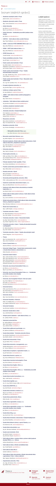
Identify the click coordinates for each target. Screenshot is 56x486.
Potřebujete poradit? (35, 471)
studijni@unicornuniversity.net (19, 245)
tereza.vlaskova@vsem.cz (19, 348)
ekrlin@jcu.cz (13, 116)
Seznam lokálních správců (9, 8)
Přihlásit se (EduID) (49, 1)
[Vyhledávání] (29, 2)
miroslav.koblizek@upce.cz (20, 308)
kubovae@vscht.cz (16, 362)
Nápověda (34, 477)
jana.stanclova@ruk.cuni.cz (23, 289)
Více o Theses (21, 472)
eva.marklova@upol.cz (19, 301)
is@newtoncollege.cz (17, 388)
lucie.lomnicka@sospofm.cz (20, 197)
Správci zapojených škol (49, 473)
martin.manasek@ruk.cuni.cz (21, 292)
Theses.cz (4, 6)
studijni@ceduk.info (18, 46)
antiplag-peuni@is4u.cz (16, 159)
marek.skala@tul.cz (22, 220)
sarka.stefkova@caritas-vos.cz (20, 41)
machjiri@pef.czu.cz (15, 60)
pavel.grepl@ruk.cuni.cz (17, 290)
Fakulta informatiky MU (14, 472)
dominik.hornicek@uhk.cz (18, 263)
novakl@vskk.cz (16, 378)
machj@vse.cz (16, 341)
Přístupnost (48, 478)
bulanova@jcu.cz (20, 114)
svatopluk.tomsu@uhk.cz (20, 261)
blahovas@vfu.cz (17, 322)
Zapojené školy (50, 471)
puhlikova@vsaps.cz (19, 330)
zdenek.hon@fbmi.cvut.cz (24, 74)
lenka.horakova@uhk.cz (23, 256)
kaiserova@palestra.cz (18, 424)
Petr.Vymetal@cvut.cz (23, 82)
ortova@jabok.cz (17, 98)
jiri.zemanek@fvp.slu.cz (17, 175)
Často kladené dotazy (36, 478)
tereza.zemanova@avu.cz (21, 23)
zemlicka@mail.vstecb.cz (19, 420)
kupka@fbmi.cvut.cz (14, 76)
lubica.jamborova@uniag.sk (25, 180)
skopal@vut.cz (16, 435)
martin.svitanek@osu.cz (20, 151)
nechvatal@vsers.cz (17, 353)
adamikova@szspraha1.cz (22, 458)
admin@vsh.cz (14, 252)
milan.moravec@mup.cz (23, 133)
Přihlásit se (37, 1)
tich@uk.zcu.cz (15, 464)
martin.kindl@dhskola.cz (18, 191)
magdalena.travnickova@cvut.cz (23, 66)
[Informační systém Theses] (2, 9)
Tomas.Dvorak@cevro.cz (16, 55)
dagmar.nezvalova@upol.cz (22, 303)
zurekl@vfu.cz (16, 325)
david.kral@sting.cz (18, 415)
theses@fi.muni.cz (35, 473)
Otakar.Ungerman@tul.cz (24, 221)
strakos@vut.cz (16, 434)
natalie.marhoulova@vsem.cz (20, 346)
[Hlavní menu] (26, 2)
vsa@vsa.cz (15, 317)
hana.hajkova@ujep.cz (18, 281)
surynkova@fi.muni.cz (20, 121)
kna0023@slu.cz (15, 173)
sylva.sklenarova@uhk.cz (24, 258)
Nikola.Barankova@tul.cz (20, 213)
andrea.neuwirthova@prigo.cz (21, 442)
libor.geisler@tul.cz (16, 215)
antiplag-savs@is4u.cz (18, 208)
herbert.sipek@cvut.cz (17, 68)
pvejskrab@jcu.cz (14, 113)
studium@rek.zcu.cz (22, 463)
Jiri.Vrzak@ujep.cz (12, 282)
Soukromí (48, 477)
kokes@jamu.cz (15, 108)
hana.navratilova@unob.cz (21, 297)
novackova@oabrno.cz (19, 145)
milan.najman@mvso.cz (18, 138)
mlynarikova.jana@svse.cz (21, 185)
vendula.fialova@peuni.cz (23, 157)
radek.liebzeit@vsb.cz (18, 337)
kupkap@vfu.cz (15, 324)
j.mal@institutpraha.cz (17, 92)
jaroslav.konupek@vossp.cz (20, 103)
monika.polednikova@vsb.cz (22, 335)
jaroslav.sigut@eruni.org (18, 87)
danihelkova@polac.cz (21, 164)
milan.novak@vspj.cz (15, 399)
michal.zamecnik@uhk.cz (20, 260)
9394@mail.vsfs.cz (19, 357)
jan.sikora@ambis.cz (13, 28)
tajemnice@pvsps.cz (17, 169)
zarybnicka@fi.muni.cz (21, 122)
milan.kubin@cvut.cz (17, 65)
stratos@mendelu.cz (20, 127)
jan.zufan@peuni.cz (22, 156)
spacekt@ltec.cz (16, 447)
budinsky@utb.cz (17, 313)
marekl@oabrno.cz (16, 146)
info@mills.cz (15, 451)
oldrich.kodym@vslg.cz (25, 383)
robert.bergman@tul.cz (17, 234)
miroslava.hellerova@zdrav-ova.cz (24, 204)
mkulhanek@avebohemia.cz (23, 429)
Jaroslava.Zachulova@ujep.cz (20, 284)
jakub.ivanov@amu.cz (15, 18)
